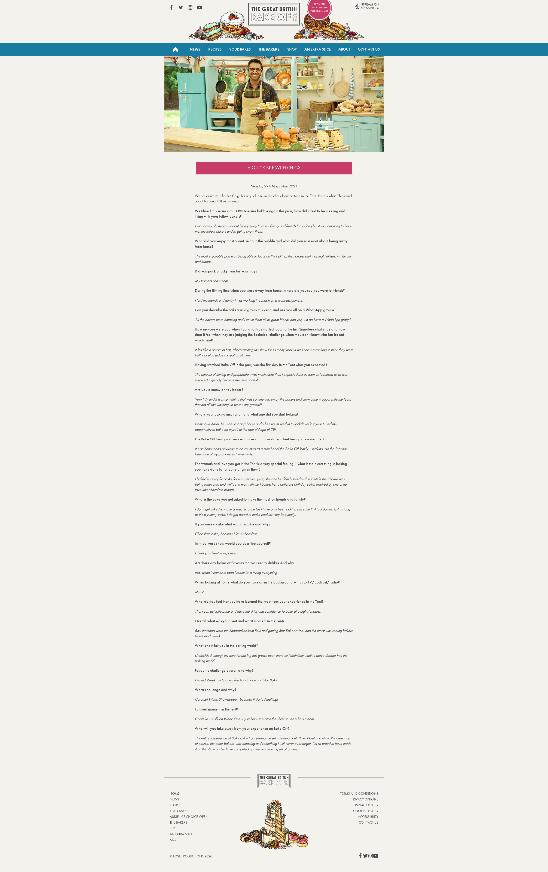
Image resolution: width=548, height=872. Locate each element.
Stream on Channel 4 (358, 8)
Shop (292, 49)
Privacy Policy (366, 805)
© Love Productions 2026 (191, 856)
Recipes (215, 49)
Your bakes (179, 811)
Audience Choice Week (188, 817)
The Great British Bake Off (274, 14)
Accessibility (368, 817)
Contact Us (369, 49)
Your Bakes (240, 49)
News (195, 49)
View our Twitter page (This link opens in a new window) (180, 7)
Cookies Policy (365, 811)
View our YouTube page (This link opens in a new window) (199, 7)
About (344, 49)
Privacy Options (365, 799)
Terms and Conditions (359, 793)
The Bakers (269, 49)
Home (175, 49)
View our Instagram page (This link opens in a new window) (190, 7)
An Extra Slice (317, 49)
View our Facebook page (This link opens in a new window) (171, 7)
